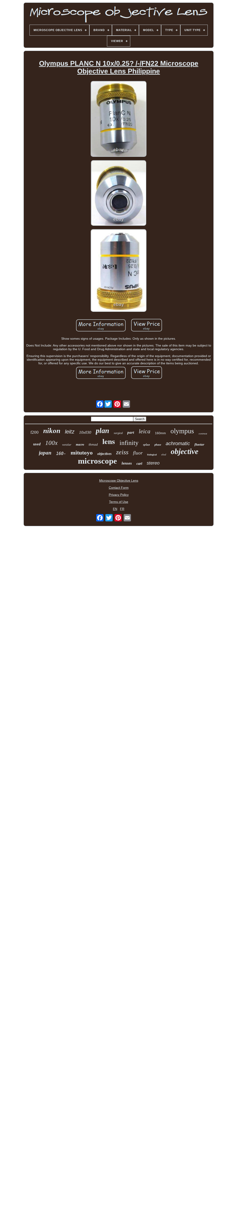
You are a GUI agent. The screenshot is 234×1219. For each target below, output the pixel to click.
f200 (34, 432)
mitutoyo (82, 452)
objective (184, 451)
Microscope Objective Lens (118, 480)
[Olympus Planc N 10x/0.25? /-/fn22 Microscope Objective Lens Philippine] (118, 119)
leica (144, 431)
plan (102, 430)
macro (80, 444)
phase (157, 444)
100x (51, 442)
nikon (51, 431)
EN (115, 509)
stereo (153, 462)
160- (61, 453)
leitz (69, 431)
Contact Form (119, 487)
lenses (127, 463)
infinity (129, 442)
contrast (203, 433)
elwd (163, 454)
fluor (138, 453)
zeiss (122, 452)
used (37, 444)
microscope (97, 461)
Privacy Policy (119, 495)
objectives (104, 454)
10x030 (85, 432)
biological (152, 454)
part (130, 432)
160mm (160, 433)
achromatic (178, 443)
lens (108, 441)
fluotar (199, 444)
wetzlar (66, 444)
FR (122, 509)
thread (93, 444)
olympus (182, 431)
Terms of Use (118, 502)
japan (45, 453)
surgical (118, 433)
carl (139, 463)
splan (146, 444)
